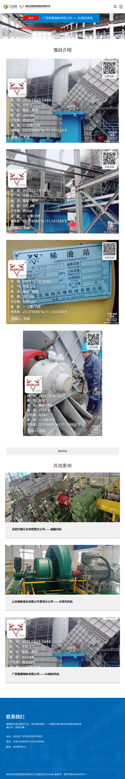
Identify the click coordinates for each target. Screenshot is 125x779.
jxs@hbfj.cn (20, 746)
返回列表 (62, 451)
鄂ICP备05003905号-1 (75, 774)
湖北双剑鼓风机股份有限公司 (21, 774)
